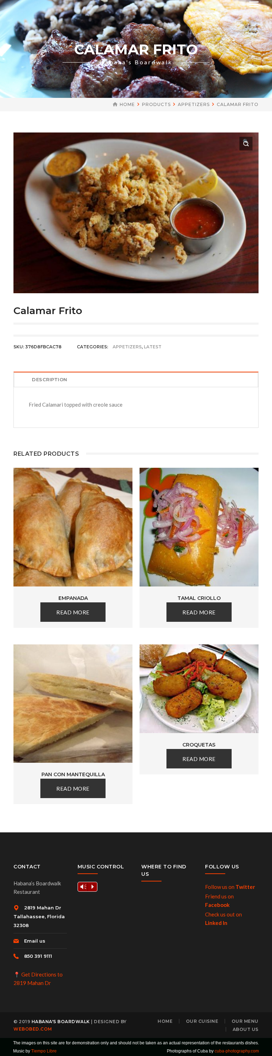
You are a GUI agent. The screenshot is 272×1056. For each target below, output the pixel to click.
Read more (73, 612)
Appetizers (194, 104)
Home (127, 104)
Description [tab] (49, 379)
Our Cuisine (202, 1021)
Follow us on (230, 887)
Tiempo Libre (44, 1051)
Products (156, 104)
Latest (153, 346)
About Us (246, 1029)
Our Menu (245, 1021)
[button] (246, 144)
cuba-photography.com (237, 1051)
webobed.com (32, 1029)
